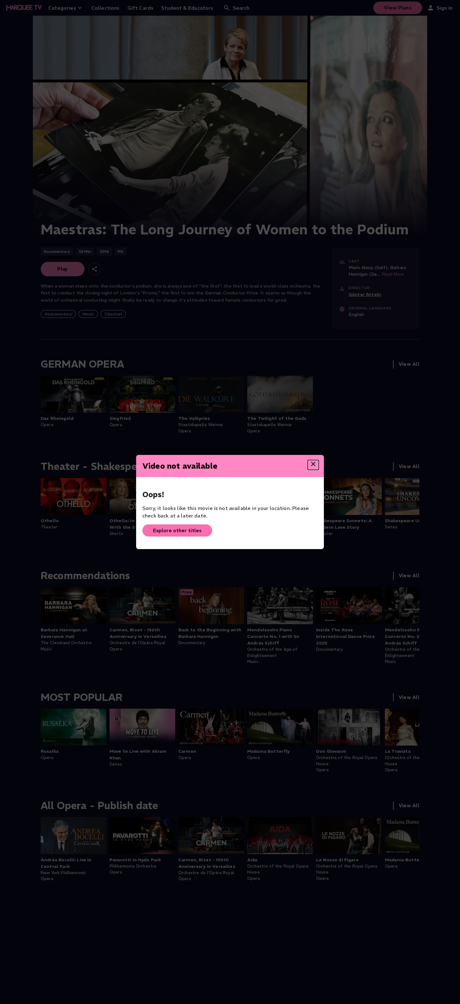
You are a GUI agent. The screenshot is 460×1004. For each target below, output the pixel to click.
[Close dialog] (313, 465)
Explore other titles (177, 530)
